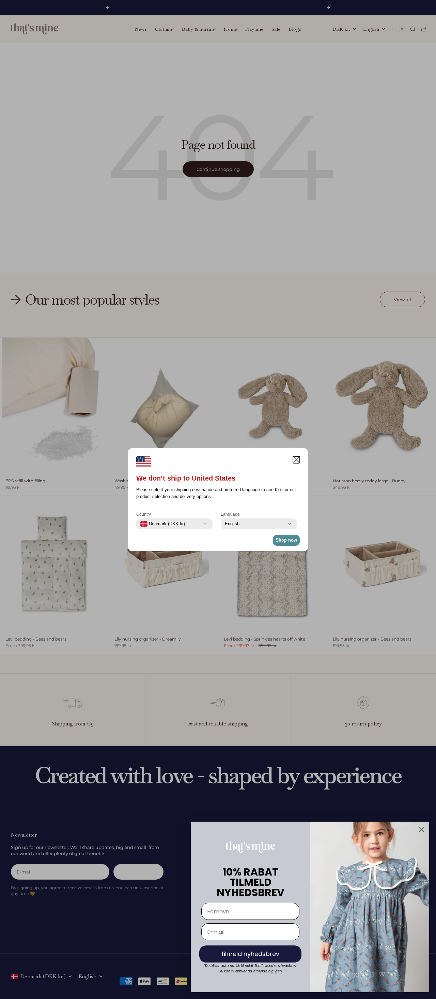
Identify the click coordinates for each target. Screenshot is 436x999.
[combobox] (162, 523)
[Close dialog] (421, 829)
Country (143, 514)
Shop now (286, 540)
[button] (296, 459)
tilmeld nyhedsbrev (250, 954)
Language (230, 514)
